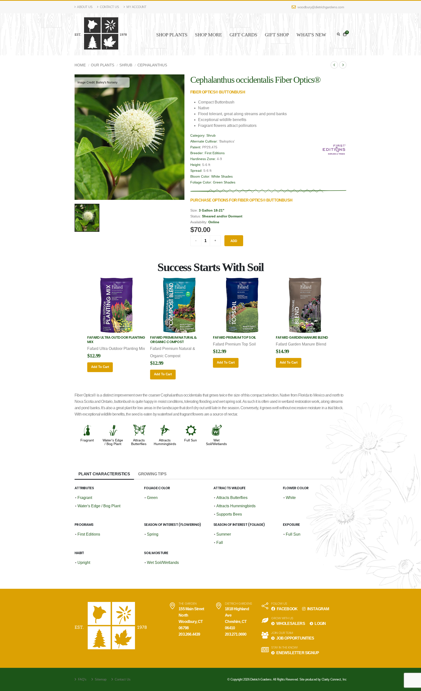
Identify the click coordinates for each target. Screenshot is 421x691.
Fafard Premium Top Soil (234, 337)
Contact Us (109, 7)
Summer (223, 534)
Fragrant (87, 440)
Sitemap (100, 679)
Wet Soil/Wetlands (216, 442)
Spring (152, 534)
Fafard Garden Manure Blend (302, 337)
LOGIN (320, 623)
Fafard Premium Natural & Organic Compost (173, 339)
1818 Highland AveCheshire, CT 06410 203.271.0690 (237, 621)
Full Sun (190, 440)
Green (152, 498)
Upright (83, 562)
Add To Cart (100, 367)
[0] (344, 34)
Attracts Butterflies (138, 442)
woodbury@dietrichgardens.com (320, 7)
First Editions (215, 153)
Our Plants (102, 65)
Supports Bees (229, 514)
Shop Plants (171, 34)
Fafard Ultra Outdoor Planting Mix (116, 339)
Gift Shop (277, 34)
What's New (311, 34)
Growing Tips (152, 474)
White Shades (222, 176)
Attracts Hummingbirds (165, 442)
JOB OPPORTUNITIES (294, 638)
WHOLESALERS (290, 623)
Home (80, 65)
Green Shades (224, 182)
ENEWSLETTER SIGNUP (297, 653)
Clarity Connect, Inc (334, 679)
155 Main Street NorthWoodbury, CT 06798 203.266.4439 (191, 621)
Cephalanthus (152, 65)
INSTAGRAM (317, 609)
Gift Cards (243, 34)
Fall (219, 542)
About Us (85, 7)
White (291, 498)
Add (233, 241)
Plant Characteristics (104, 474)
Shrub (125, 65)
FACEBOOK (286, 609)
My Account (136, 7)
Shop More (208, 34)
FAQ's (81, 679)
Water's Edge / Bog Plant (113, 442)
